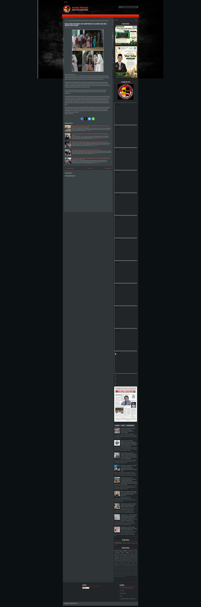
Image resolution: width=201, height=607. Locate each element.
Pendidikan (118, 543)
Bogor (134, 563)
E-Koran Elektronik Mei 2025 (127, 587)
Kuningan (116, 557)
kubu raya (122, 575)
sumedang (122, 563)
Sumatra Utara (117, 568)
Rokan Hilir (116, 573)
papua (130, 575)
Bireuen (129, 569)
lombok (126, 575)
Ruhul (126, 565)
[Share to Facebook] (81, 118)
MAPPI (129, 571)
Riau (125, 561)
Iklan (122, 596)
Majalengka (118, 551)
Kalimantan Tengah (133, 560)
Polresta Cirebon (133, 559)
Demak (134, 569)
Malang (134, 571)
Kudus (125, 571)
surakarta (134, 561)
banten (133, 564)
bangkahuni (135, 573)
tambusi (122, 576)
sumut (120, 569)
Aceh (132, 554)
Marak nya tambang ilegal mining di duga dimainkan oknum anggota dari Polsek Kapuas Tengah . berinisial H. (129, 493)
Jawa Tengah (119, 561)
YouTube (66, 2)
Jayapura (129, 567)
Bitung (125, 556)
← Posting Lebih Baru (69, 168)
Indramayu (124, 554)
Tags (123, 425)
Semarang (118, 560)
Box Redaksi (123, 593)
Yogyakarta (129, 573)
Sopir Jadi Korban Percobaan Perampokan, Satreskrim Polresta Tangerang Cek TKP (90, 141)
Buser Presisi (75, 603)
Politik (128, 543)
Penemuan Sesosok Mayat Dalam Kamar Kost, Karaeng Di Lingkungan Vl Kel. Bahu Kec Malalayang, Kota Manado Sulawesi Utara (129, 468)
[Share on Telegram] (89, 118)
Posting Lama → (108, 168)
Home (66, 20)
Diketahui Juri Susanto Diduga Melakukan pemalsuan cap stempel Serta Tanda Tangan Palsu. (129, 529)
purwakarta (117, 576)
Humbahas (116, 571)
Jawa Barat (124, 567)
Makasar (134, 567)
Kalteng (133, 557)
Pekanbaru (116, 559)
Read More (89, 130)
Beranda (89, 168)
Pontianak (134, 572)
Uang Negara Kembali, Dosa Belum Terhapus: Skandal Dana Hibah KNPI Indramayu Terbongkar (128, 505)
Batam (115, 567)
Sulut (121, 573)
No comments (78, 27)
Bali (135, 565)
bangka (115, 563)
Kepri (121, 571)
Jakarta (116, 554)
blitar (129, 561)
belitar (128, 563)
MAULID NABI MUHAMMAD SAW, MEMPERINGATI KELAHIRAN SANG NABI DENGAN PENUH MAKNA (86, 24)
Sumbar (124, 573)
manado (125, 560)
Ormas (133, 543)
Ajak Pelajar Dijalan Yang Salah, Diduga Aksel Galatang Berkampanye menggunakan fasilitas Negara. (128, 430)
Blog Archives (130, 425)
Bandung (132, 556)
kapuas (123, 568)
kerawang (127, 568)
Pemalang (116, 564)
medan (132, 568)
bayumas (117, 575)
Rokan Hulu (125, 557)
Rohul (131, 553)
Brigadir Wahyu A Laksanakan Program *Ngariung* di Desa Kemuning (86, 150)
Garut (121, 564)
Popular (117, 425)
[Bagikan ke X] (85, 118)
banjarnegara (127, 564)
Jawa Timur (120, 565)
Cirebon (130, 551)
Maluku (115, 572)
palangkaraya (124, 559)
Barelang (124, 569)
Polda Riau (120, 572)
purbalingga (135, 575)
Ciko (119, 567)
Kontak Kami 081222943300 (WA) (128, 598)
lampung (131, 565)
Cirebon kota (119, 553)
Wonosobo (117, 556)
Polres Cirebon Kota (127, 572)
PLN (115, 544)
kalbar (115, 565)
